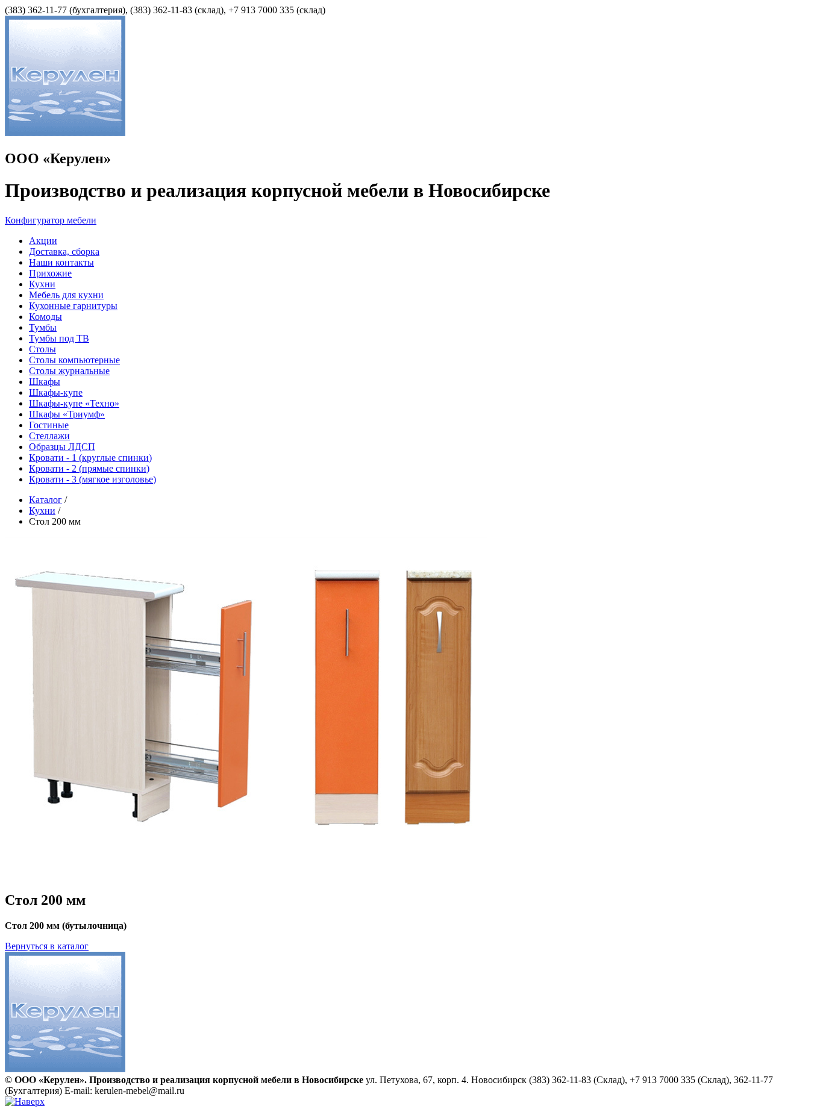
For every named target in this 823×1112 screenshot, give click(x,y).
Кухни (42, 510)
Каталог (45, 500)
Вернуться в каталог (47, 946)
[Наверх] (25, 1101)
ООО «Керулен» (58, 158)
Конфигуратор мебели (50, 220)
